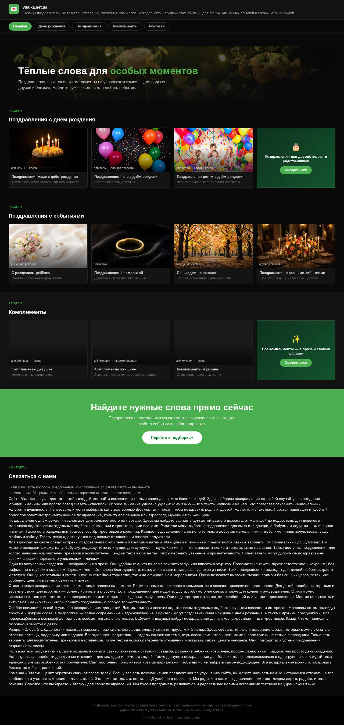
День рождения (51, 26)
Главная (20, 26)
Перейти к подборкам (172, 437)
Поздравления (89, 26)
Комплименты (125, 26)
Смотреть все (296, 170)
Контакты (157, 26)
